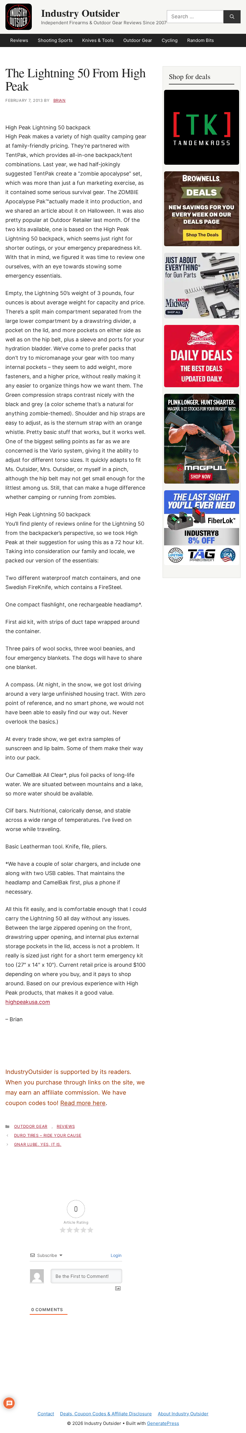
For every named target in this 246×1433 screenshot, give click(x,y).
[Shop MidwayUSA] (201, 285)
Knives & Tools (98, 40)
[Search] (232, 17)
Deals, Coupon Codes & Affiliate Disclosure (106, 1414)
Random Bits (200, 40)
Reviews (19, 40)
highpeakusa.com (27, 1002)
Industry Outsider (80, 12)
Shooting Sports (55, 40)
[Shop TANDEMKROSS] (201, 127)
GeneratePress (163, 1423)
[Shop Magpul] (201, 439)
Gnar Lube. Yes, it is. (38, 1144)
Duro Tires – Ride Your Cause (47, 1135)
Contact (46, 1414)
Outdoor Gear (137, 40)
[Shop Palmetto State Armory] (201, 356)
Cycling (170, 40)
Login (116, 1255)
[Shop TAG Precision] (201, 527)
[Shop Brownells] (201, 208)
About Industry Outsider (183, 1414)
